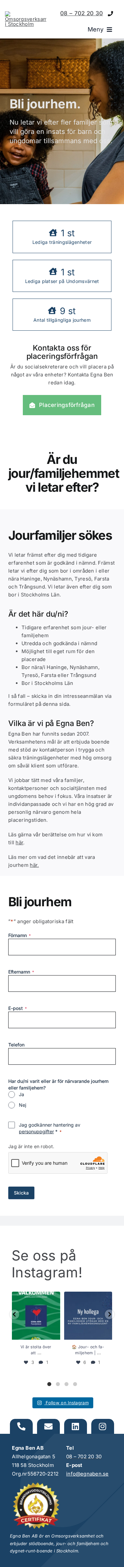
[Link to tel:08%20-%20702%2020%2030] (110, 14)
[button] (14, 1314)
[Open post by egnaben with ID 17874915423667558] (36, 1316)
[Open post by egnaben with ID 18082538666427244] (88, 1316)
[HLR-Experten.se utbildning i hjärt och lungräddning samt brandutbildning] (36, 1486)
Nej (22, 1105)
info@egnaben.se (87, 1474)
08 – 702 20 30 (81, 13)
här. (34, 865)
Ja (21, 1094)
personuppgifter (36, 1131)
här (19, 842)
